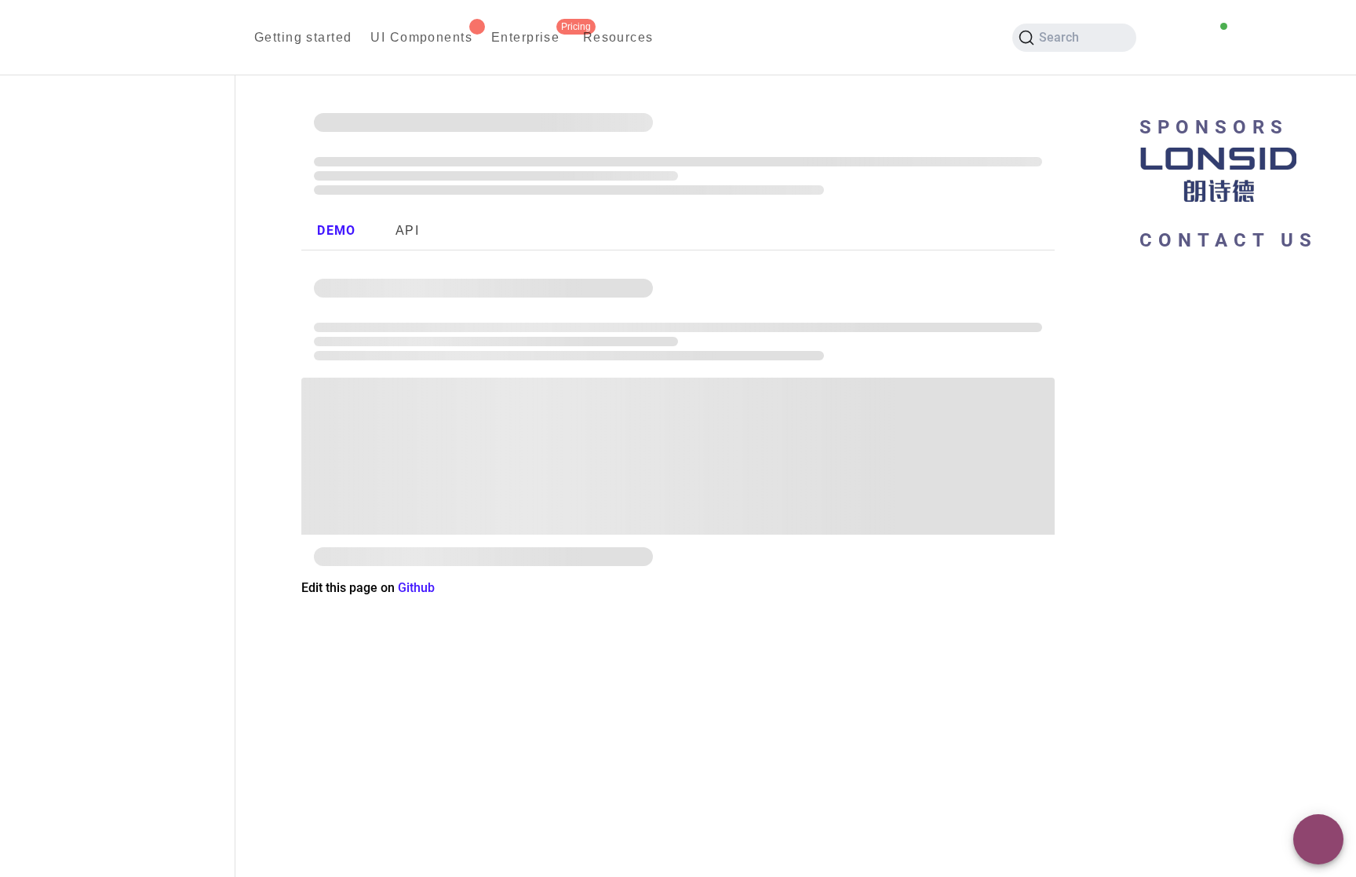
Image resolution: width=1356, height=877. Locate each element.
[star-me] (1249, 38)
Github (416, 587)
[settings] (1324, 38)
